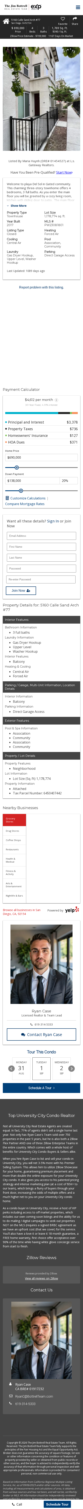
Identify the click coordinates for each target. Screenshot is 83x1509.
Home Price (12, 451)
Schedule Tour (57, 1504)
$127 (74, 435)
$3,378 (72, 422)
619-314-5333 (44, 1024)
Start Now (64, 172)
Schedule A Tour (39, 1088)
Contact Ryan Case (44, 1034)
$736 (74, 428)
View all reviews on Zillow (41, 1278)
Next (71, 1068)
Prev (11, 1068)
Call (19, 1504)
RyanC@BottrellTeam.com (34, 1396)
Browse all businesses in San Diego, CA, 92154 (21, 912)
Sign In (53, 521)
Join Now (18, 590)
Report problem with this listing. (41, 287)
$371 (74, 442)
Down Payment (14, 474)
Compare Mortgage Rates (25, 504)
